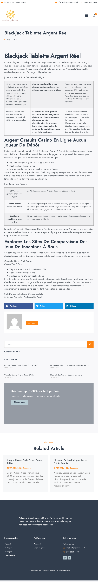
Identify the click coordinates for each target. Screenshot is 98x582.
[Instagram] (65, 557)
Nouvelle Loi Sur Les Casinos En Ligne (66, 374)
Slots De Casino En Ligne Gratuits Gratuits (23, 293)
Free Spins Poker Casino (15, 183)
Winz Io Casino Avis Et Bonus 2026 (19, 374)
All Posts (31, 322)
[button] (86, 15)
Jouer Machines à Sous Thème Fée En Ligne (24, 77)
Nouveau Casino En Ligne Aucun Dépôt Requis (69, 365)
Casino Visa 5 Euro (13, 264)
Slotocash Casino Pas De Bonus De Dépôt (23, 297)
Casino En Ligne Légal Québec (18, 261)
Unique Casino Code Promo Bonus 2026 (21, 365)
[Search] (90, 344)
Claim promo (19, 402)
